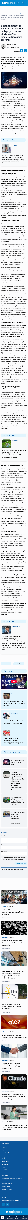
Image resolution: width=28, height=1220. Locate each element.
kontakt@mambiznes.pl (14, 1200)
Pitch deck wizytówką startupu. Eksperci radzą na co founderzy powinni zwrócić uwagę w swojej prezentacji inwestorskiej (13, 158)
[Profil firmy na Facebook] (3, 1204)
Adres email (4, 851)
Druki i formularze (6, 1152)
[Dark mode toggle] (18, 3)
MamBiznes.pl (4, 13)
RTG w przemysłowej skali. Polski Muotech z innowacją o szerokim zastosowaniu (18, 817)
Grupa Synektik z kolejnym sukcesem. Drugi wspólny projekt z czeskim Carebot (13, 1066)
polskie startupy (19, 663)
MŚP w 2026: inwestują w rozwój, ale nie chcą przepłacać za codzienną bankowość (14, 912)
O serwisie (4, 1147)
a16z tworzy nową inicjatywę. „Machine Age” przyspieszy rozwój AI (14, 1036)
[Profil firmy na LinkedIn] (7, 1204)
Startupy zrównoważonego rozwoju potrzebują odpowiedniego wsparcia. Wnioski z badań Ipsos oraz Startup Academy (14, 454)
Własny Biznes (12, 13)
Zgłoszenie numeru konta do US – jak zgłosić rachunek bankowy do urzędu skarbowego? (14, 1127)
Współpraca (5, 1150)
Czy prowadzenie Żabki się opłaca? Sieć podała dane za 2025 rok (17, 801)
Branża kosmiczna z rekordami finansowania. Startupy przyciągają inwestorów (13, 943)
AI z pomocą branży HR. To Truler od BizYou (17, 762)
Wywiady (18, 13)
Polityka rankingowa (7, 1189)
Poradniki (4, 1170)
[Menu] (25, 3)
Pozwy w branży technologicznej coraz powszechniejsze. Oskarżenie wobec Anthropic (14, 1097)
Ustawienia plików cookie (8, 1192)
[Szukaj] (22, 3)
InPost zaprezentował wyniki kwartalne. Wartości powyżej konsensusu (11, 1006)
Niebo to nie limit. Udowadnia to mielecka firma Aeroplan (13, 722)
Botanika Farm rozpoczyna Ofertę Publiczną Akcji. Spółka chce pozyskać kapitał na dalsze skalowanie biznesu (13, 974)
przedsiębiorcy (6, 663)
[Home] (8, 2)
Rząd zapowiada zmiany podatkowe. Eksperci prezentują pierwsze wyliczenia (13, 740)
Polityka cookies (6, 1186)
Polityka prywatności (7, 1183)
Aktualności (5, 1164)
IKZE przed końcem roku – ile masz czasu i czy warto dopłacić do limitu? (14, 703)
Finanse (4, 1167)
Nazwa (3, 845)
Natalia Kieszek (11, 44)
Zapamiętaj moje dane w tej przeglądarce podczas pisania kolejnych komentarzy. (14, 858)
